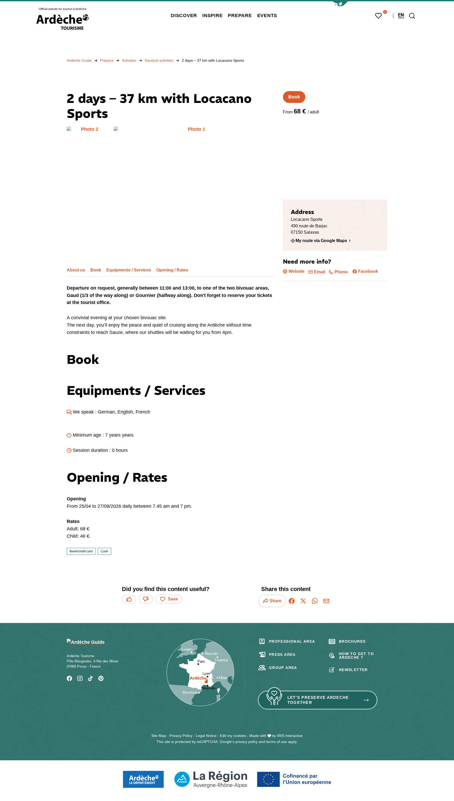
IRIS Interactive (290, 736)
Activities (129, 60)
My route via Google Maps (321, 240)
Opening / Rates (172, 270)
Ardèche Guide (79, 60)
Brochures (352, 641)
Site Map (158, 736)
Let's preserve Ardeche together (318, 700)
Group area (283, 668)
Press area (282, 654)
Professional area (292, 641)
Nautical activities (159, 60)
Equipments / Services (128, 270)
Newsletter (353, 670)
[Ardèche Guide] (62, 22)
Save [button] (173, 599)
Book (95, 270)
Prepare (106, 60)
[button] (340, 4)
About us (76, 270)
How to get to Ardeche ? (356, 655)
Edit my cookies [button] (233, 736)
